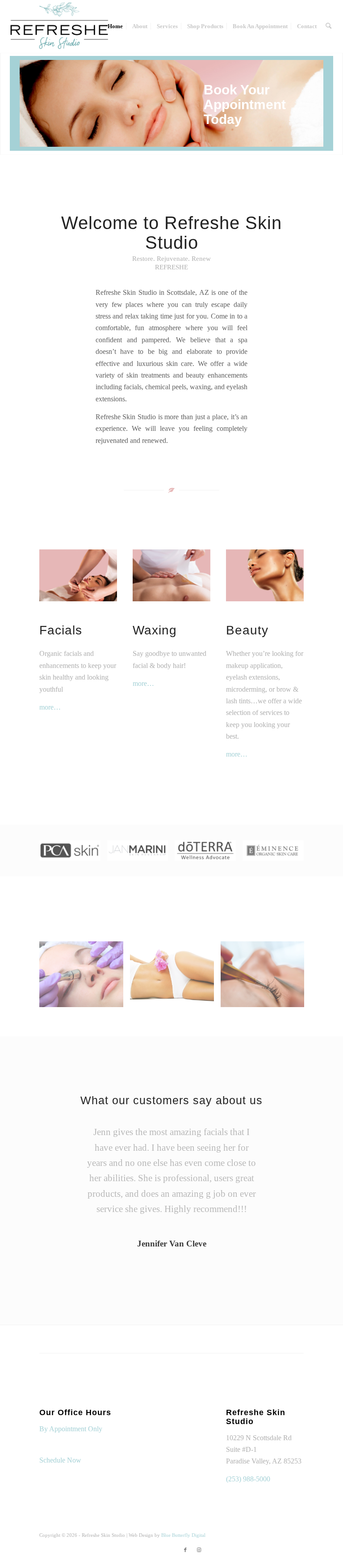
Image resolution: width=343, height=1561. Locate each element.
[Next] (325, 94)
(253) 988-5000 (248, 1479)
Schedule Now (60, 1460)
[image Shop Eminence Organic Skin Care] (276, 854)
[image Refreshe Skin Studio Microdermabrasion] (84, 977)
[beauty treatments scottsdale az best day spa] (264, 575)
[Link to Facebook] (185, 1550)
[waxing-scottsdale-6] (171, 575)
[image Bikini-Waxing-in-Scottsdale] (175, 977)
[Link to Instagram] (198, 1550)
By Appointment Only (70, 1429)
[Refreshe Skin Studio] (59, 26)
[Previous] (27, 94)
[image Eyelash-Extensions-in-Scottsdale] (266, 977)
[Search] (328, 26)
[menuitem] (115, 26)
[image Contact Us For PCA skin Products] (73, 854)
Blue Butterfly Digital (183, 1535)
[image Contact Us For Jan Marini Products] (141, 854)
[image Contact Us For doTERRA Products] (209, 854)
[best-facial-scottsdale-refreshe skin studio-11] (78, 575)
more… (50, 707)
